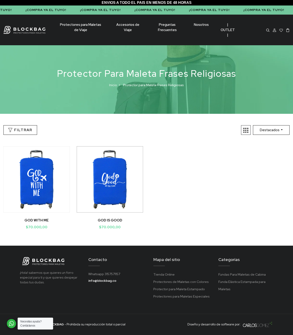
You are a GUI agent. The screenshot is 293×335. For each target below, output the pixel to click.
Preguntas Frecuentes (167, 27)
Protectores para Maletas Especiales (181, 296)
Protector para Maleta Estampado (179, 289)
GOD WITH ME (36, 220)
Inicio (113, 85)
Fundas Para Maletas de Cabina (242, 274)
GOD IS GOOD (110, 220)
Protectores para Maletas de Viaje (80, 27)
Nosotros (201, 24)
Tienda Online (164, 274)
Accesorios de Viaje (127, 27)
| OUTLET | (228, 29)
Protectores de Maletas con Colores (181, 282)
